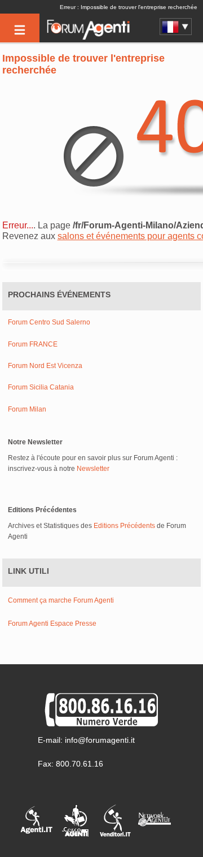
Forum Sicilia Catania (41, 387)
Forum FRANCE (33, 344)
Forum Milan (27, 409)
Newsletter (93, 469)
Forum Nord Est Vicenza (45, 366)
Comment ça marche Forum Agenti (61, 600)
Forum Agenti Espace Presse (52, 623)
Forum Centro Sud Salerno (49, 322)
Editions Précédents (124, 526)
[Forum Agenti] (87, 37)
